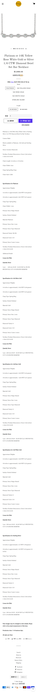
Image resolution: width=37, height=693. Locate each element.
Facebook (19, 667)
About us (18, 655)
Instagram (19, 672)
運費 (21, 75)
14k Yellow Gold (24, 88)
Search (18, 652)
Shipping (18, 663)
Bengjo (21, 681)
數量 (6, 116)
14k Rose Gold (18, 92)
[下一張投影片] (26, 49)
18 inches (23, 109)
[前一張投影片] (11, 49)
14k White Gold (18, 96)
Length (18, 105)
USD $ (23, 677)
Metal (18, 84)
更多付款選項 (25, 125)
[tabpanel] (18, 25)
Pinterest (19, 669)
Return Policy (18, 660)
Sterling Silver (18, 99)
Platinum (10, 88)
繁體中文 (14, 677)
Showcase (18, 657)
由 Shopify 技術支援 (18, 684)
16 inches (13, 109)
